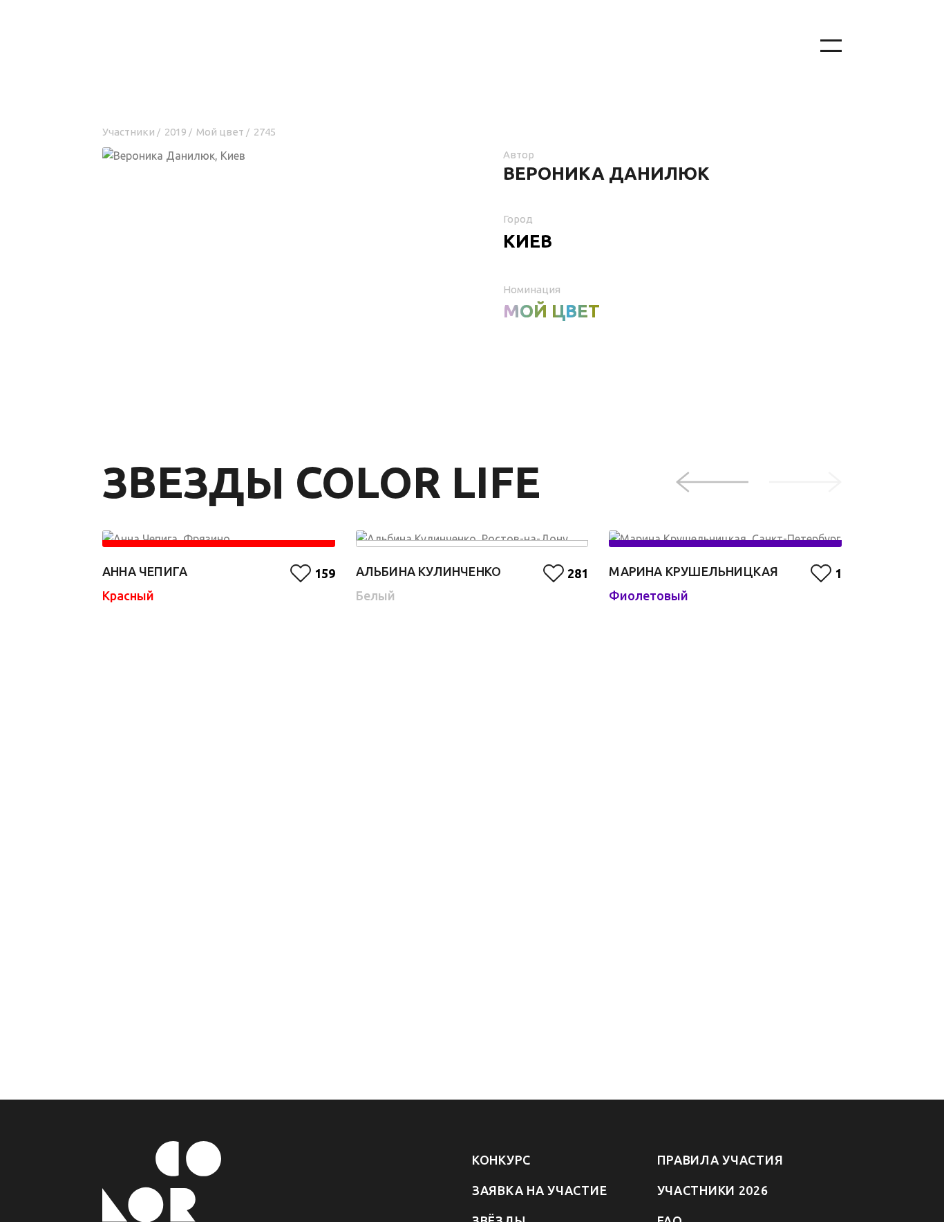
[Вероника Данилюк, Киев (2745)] (271, 200)
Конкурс (501, 1160)
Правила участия (720, 1160)
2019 (175, 132)
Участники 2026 (712, 1190)
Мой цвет (220, 132)
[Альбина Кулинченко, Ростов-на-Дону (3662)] (472, 538)
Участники (128, 132)
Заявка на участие (539, 1190)
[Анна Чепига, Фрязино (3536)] (218, 538)
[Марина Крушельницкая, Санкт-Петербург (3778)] (725, 538)
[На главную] (444, 46)
